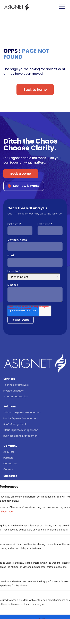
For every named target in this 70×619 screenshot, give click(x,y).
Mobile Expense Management (20, 418)
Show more (7, 511)
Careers (8, 469)
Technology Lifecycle (16, 385)
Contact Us (10, 463)
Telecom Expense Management (22, 412)
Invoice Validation (13, 390)
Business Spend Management (21, 436)
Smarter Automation (15, 396)
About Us (8, 452)
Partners (8, 457)
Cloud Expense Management (20, 430)
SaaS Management (14, 424)
